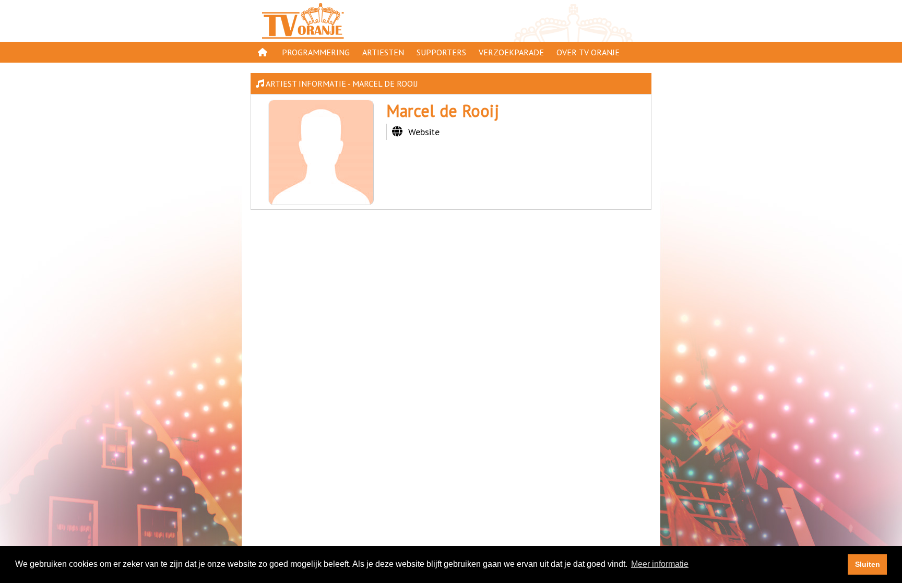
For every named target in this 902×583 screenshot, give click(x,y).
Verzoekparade (511, 52)
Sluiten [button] (867, 564)
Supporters (441, 52)
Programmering (316, 52)
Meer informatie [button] (660, 564)
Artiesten (383, 52)
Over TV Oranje (588, 52)
